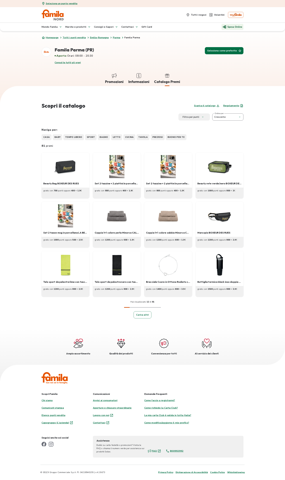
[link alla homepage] (53, 15)
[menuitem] (196, 14)
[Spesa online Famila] (232, 27)
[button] (65, 175)
